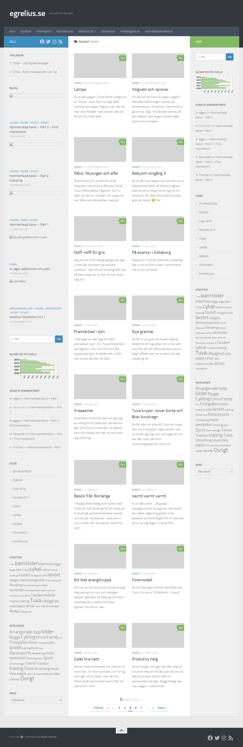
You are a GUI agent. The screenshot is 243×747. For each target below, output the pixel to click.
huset (24, 574)
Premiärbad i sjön (89, 331)
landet (54, 575)
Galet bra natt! (86, 659)
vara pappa (17, 606)
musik (48, 580)
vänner (14, 679)
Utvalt (34, 122)
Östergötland (26, 612)
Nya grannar (143, 331)
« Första (97, 708)
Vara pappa (17, 673)
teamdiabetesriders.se (159, 31)
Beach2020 (86, 31)
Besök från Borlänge (92, 496)
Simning (31, 658)
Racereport (36, 585)
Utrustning (42, 669)
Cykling (13, 122)
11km (11, 564)
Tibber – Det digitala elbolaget (30, 63)
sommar (51, 590)
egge (16, 398)
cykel (35, 569)
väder (38, 606)
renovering (38, 653)
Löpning (26, 648)
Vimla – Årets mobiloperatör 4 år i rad (35, 72)
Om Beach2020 (22, 471)
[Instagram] (54, 41)
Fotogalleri (18, 642)
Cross (25, 570)
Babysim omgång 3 (149, 173)
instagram (36, 575)
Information (43, 31)
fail (56, 570)
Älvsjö (14, 611)
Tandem (37, 595)
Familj (13, 264)
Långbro (15, 580)
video (29, 674)
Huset (16, 506)
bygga (57, 564)
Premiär (26, 585)
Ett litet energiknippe (92, 579)
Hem (12, 31)
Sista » (162, 708)
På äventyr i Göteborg (151, 252)
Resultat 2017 (21, 497)
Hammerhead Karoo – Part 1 (29, 224)
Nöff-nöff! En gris (89, 252)
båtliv (18, 570)
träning (24, 601)
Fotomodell (142, 579)
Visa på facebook (44, 674)
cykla (44, 570)
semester (16, 590)
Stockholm (14, 595)
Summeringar (17, 663)
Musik (34, 648)
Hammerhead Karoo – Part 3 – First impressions (211, 144)
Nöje (41, 648)
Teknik (24, 122)
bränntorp (45, 564)
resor (44, 585)
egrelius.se (27, 13)
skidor (37, 590)
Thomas (18, 447)
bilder (32, 563)
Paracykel (56, 580)
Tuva (35, 600)
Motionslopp (29, 580)
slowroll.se (108, 31)
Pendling (15, 585)
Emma (51, 570)
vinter (30, 606)
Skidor (40, 658)
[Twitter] (48, 41)
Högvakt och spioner (150, 89)
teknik (49, 595)
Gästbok (26, 31)
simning (29, 590)
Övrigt (78, 83)
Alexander (19, 434)
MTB (42, 580)
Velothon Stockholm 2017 (27, 317)
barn (20, 563)
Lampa (80, 89)
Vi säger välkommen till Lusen (29, 269)
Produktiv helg (145, 659)
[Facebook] (42, 41)
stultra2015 (25, 595)
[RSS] (60, 41)
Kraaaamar (83, 410)
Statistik (17, 480)
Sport (14, 312)
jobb (44, 575)
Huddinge (13, 575)
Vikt (34, 674)
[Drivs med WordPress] (22, 737)
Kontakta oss (65, 31)
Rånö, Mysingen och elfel (96, 173)
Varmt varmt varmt (149, 496)
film (60, 637)
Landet (17, 515)
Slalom (44, 590)
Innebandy (43, 643)
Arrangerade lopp (20, 308)
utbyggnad (50, 601)
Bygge (12, 570)
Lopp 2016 (19, 489)
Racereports (54, 308)
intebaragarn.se (130, 31)
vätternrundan (50, 606)
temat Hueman (49, 736)
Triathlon (14, 601)
